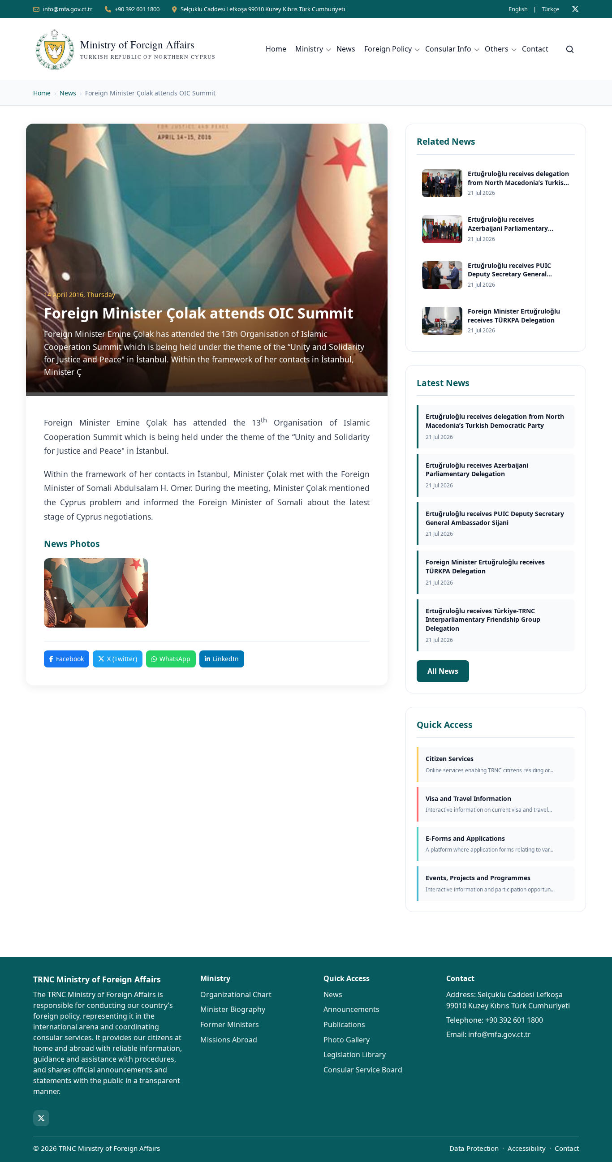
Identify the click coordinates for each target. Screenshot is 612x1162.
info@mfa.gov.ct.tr (67, 9)
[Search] (570, 49)
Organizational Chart (236, 994)
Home (276, 49)
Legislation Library (354, 1054)
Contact (535, 49)
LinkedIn (226, 658)
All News (442, 671)
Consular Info (448, 49)
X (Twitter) (122, 658)
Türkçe (550, 9)
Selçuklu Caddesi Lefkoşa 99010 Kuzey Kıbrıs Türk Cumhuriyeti (263, 9)
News (345, 49)
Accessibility (527, 1148)
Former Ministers (229, 1024)
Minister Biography (232, 1009)
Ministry (309, 49)
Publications (344, 1024)
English (518, 9)
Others (497, 49)
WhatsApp (174, 658)
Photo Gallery (346, 1040)
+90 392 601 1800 (137, 9)
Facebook (70, 658)
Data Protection (474, 1148)
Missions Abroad (228, 1040)
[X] (575, 9)
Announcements (351, 1009)
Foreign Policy (388, 49)
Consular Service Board (362, 1070)
